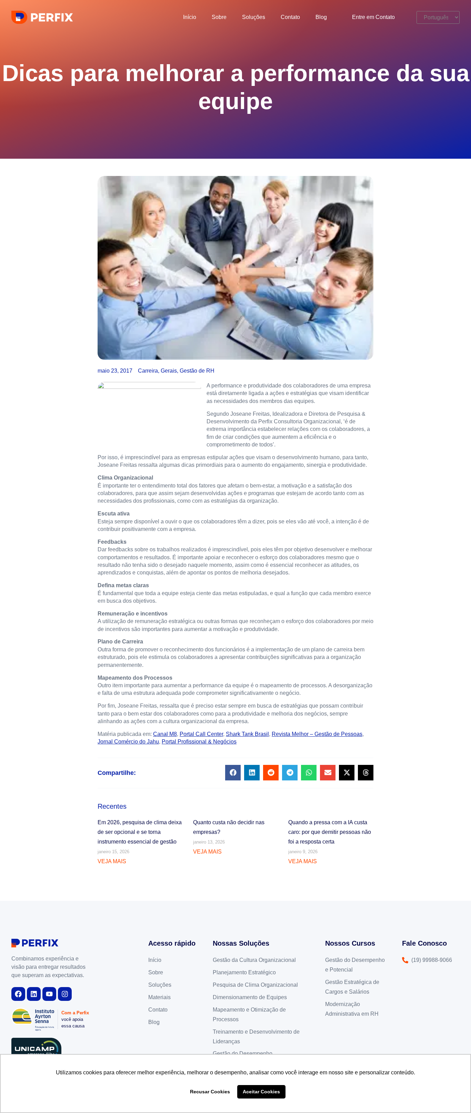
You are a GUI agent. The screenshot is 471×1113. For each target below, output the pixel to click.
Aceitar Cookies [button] (261, 1091)
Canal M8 (165, 734)
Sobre (219, 17)
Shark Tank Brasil (247, 734)
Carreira (148, 371)
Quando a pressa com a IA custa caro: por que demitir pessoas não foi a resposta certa (329, 832)
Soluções (253, 17)
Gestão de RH (197, 371)
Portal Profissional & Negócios (199, 742)
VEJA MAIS (112, 861)
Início (189, 17)
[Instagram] (65, 994)
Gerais (169, 371)
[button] (233, 772)
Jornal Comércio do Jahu (128, 742)
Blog (321, 17)
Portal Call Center (201, 734)
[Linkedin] (34, 994)
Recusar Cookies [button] (210, 1091)
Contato (290, 17)
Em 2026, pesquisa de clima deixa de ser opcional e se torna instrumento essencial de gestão (140, 832)
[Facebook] (18, 994)
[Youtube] (49, 994)
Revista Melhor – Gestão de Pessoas (317, 734)
